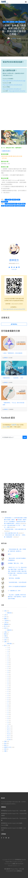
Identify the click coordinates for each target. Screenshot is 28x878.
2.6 (8, 666)
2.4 (8, 662)
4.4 (8, 697)
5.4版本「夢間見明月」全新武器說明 (12, 353)
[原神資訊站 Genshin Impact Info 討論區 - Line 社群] (14, 493)
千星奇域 (6, 620)
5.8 (8, 722)
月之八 (8, 735)
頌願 (5, 751)
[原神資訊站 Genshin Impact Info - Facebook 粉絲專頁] (1, 838)
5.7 (8, 720)
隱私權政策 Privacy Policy (11, 869)
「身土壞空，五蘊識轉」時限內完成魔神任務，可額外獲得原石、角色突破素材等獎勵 (17, 596)
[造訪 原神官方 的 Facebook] (12, 267)
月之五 (8, 733)
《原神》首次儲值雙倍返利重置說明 (17, 586)
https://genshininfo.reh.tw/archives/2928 (14, 309)
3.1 (8, 674)
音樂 (5, 749)
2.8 (8, 670)
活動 (5, 641)
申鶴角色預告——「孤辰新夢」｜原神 (13, 378)
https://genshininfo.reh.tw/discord (12, 89)
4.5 (8, 699)
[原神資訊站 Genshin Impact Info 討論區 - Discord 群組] (6, 838)
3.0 (8, 672)
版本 (5, 645)
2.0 (8, 655)
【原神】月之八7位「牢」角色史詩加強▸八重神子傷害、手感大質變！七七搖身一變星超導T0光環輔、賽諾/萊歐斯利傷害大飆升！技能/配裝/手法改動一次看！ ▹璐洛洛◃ (17, 571)
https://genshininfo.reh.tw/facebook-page (14, 81)
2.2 (8, 659)
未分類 (5, 637)
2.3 (8, 661)
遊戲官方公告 (7, 747)
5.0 (8, 707)
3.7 (8, 686)
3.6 (8, 684)
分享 (5, 616)
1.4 (8, 647)
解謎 (5, 745)
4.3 (8, 695)
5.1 (8, 709)
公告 (5, 614)
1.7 (8, 653)
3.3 (8, 678)
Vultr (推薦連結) (18, 871)
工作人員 (21, 869)
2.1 (8, 657)
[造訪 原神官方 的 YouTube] (16, 267)
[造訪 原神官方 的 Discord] (19, 267)
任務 (5, 611)
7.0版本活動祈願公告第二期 (11, 533)
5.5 (8, 716)
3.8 (8, 687)
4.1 (8, 691)
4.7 (8, 703)
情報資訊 (6, 624)
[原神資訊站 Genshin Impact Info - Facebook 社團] (4, 838)
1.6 (8, 651)
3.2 (8, 676)
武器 (5, 639)
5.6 (8, 718)
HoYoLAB (14, 269)
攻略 (5, 632)
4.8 (8, 705)
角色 (5, 743)
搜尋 (25, 437)
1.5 (8, 649)
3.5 (8, 682)
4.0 (8, 689)
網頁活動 (9, 643)
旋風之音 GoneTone (18, 863)
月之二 (8, 732)
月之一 (8, 726)
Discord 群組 (6, 427)
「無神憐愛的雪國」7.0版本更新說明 (17, 582)
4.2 (8, 693)
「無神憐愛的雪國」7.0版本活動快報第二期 (15, 529)
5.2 (8, 710)
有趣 (5, 636)
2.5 (8, 664)
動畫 (5, 618)
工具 (5, 622)
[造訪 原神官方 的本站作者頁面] (8, 38)
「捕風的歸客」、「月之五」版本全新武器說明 (13, 404)
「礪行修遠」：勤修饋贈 (14, 578)
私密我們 (13, 425)
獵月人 (9, 554)
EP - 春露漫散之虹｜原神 (14, 590)
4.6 (8, 701)
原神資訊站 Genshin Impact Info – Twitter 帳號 (13, 811)
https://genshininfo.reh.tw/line (17, 91)
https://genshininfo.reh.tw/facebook (12, 85)
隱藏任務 (9, 613)
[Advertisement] (14, 112)
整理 (5, 634)
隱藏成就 (9, 630)
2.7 (8, 668)
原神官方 (14, 38)
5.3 (8, 712)
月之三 (8, 730)
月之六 (8, 737)
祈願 (5, 741)
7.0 (8, 724)
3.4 (8, 680)
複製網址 (14, 324)
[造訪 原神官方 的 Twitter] (14, 267)
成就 (5, 628)
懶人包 (5, 626)
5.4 (8, 714)
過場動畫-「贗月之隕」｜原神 (15, 563)
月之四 (8, 739)
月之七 (8, 728)
